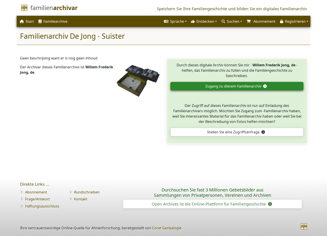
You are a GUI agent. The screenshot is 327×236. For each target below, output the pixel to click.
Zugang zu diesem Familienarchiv (233, 86)
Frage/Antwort (37, 199)
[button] (174, 21)
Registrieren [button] (295, 21)
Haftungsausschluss (42, 206)
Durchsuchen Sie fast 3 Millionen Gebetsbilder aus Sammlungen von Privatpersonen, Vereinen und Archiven (212, 192)
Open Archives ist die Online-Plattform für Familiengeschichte (209, 204)
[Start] (304, 226)
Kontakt (80, 199)
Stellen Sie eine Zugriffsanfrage (233, 132)
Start (30, 21)
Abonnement (36, 192)
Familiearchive (55, 21)
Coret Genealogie (167, 228)
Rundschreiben (87, 192)
